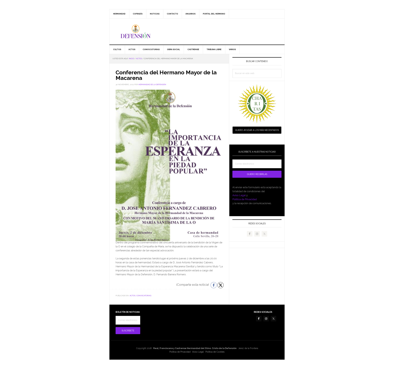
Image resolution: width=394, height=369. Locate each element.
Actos (132, 295)
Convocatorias (143, 295)
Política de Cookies (215, 352)
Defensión (197, 31)
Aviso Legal (239, 195)
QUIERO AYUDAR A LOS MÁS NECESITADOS (257, 130)
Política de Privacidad (244, 199)
